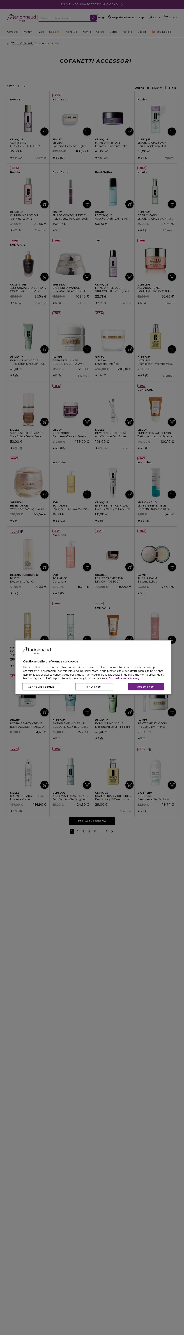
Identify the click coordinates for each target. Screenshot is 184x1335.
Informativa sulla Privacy (122, 678)
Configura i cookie (41, 687)
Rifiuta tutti (94, 687)
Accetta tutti (146, 687)
